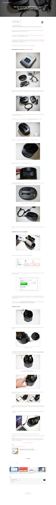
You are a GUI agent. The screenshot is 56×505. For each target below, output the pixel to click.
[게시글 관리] (14, 463)
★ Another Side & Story (6, 2)
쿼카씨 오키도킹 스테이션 (15, 21)
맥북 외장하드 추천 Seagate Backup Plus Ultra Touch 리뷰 (18, 446)
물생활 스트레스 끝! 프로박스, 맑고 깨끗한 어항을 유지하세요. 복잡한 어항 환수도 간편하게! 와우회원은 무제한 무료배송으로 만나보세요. (27, 26)
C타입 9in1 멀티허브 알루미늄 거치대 (16, 22)
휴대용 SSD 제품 (18, 30)
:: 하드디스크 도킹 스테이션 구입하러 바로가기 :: (28, 442)
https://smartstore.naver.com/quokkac (16, 20)
